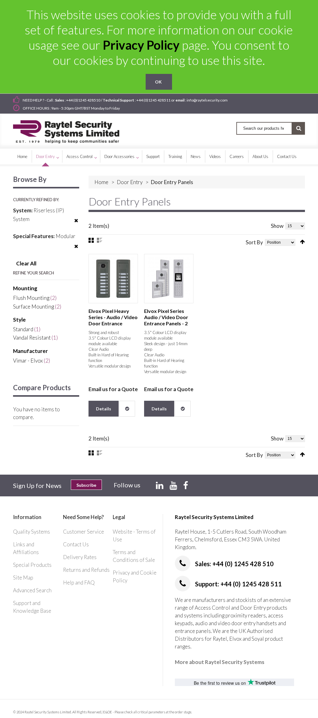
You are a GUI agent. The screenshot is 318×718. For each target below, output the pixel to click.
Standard (23, 329)
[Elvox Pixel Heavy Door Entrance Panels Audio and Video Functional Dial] (113, 278)
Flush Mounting (31, 298)
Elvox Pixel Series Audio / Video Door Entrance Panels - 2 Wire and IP (166, 320)
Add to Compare (127, 409)
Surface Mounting (33, 306)
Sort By (254, 242)
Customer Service (83, 531)
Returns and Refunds (86, 570)
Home (101, 182)
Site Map (23, 577)
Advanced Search (32, 590)
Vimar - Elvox (28, 360)
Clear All (26, 263)
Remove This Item (76, 224)
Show (277, 226)
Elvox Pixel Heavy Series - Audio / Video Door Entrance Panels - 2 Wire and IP (113, 320)
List (99, 240)
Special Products (32, 565)
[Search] (298, 128)
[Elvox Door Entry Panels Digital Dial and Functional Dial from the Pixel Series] (168, 278)
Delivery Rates (80, 557)
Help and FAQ (79, 582)
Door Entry (130, 182)
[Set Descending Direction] (302, 242)
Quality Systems (31, 531)
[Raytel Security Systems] (73, 130)
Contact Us (76, 544)
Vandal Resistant (32, 337)
